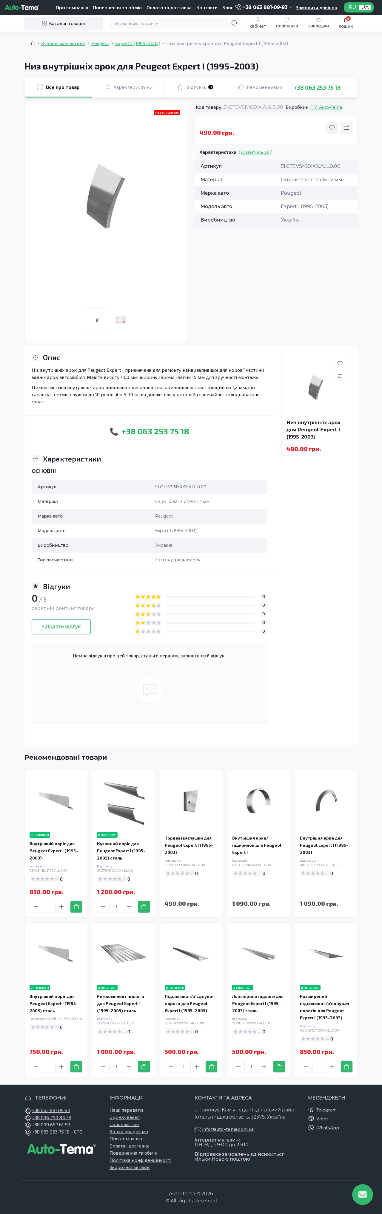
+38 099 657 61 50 (51, 1124)
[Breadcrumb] (32, 43)
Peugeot (100, 43)
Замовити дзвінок (316, 7)
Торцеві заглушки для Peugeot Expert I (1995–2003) (189, 845)
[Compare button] (346, 128)
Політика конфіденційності (140, 1160)
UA (365, 7)
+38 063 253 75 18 (317, 87)
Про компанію (72, 7)
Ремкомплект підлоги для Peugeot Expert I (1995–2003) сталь (120, 1003)
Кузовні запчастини (63, 43)
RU (352, 7)
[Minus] (36, 906)
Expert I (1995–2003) (137, 43)
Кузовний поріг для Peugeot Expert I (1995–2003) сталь (121, 850)
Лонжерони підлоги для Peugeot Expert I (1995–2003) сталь (258, 1003)
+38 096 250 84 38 (51, 1117)
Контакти (207, 7)
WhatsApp (327, 1127)
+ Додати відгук (61, 626)
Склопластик (124, 1124)
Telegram (326, 1109)
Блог (227, 7)
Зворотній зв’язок (130, 1167)
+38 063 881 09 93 (51, 1110)
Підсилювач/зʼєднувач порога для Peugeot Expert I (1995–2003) (190, 1003)
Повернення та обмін (117, 7)
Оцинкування (125, 1117)
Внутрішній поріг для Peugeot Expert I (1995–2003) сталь (54, 1003)
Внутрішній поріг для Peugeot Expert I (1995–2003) (54, 850)
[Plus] (61, 906)
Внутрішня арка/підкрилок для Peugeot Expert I (256, 845)
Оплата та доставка (169, 7)
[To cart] (76, 907)
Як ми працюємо (129, 1131)
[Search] (234, 23)
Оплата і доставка (130, 1145)
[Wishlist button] (332, 128)
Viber (322, 1118)
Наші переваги (126, 1110)
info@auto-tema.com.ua (228, 1129)
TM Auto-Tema (326, 107)
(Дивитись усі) (255, 152)
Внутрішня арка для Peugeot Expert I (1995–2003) (324, 845)
